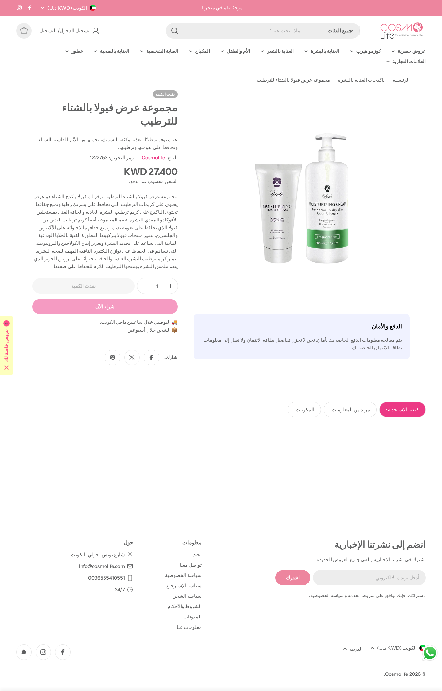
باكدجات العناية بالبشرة (361, 80)
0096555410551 (106, 578)
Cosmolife (153, 157)
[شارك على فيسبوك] (151, 357)
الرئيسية (401, 80)
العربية (356, 649)
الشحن (171, 181)
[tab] (402, 409)
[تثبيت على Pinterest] (112, 357)
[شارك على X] (132, 357)
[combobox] (263, 31)
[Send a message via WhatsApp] (430, 653)
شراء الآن (105, 306)
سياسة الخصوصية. (326, 595)
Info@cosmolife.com (102, 566)
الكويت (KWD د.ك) (67, 8)
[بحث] (175, 31)
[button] (6, 345)
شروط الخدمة (361, 595)
